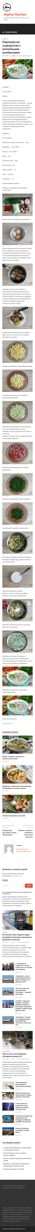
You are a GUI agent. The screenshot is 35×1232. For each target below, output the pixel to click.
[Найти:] (17, 886)
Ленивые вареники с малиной (13, 816)
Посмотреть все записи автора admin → (23, 851)
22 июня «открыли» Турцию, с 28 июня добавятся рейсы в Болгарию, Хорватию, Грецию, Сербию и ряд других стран (23, 1005)
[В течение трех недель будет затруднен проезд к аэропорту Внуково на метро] (17, 930)
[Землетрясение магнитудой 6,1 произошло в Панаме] (8, 1089)
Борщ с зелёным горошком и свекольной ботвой (13, 758)
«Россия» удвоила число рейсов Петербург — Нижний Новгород (23, 991)
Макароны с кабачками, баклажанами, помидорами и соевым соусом (17, 787)
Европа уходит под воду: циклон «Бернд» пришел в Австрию (23, 1095)
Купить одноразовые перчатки (12, 897)
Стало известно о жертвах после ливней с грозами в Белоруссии (21, 1106)
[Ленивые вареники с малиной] (17, 813)
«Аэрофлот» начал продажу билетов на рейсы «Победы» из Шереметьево (22, 979)
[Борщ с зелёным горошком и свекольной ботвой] (17, 754)
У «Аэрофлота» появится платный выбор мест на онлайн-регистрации (24, 966)
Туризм (4, 932)
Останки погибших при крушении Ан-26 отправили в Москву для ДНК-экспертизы (23, 1118)
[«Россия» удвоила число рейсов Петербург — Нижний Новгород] (8, 995)
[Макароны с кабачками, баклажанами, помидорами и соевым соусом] (17, 784)
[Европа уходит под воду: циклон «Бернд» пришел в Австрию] (8, 1099)
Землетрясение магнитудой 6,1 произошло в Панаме (23, 1084)
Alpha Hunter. (15, 14)
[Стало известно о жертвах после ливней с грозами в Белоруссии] (8, 1110)
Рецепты (5, 38)
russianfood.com (7, 723)
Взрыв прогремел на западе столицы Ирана (22, 1130)
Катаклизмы (6, 1051)
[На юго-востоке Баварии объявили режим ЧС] (17, 1050)
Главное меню (11, 32)
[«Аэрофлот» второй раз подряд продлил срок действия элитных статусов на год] (8, 1023)
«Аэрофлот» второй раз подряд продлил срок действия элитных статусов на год (23, 1021)
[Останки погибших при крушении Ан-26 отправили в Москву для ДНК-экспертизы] (8, 1122)
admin (13, 55)
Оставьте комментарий (24, 55)
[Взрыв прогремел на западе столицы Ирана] (8, 1135)
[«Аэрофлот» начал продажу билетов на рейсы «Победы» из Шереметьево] (8, 982)
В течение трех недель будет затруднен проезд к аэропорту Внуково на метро (17, 937)
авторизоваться (16, 876)
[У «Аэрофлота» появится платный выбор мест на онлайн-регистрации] (8, 970)
